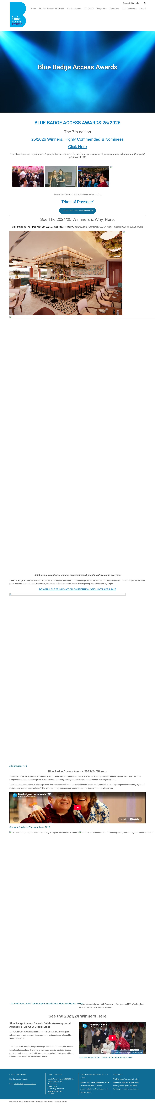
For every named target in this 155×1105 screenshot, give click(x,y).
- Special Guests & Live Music (108, 227)
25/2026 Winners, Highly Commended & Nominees (77, 139)
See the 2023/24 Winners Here (77, 1016)
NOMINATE (89, 8)
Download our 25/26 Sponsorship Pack (77, 211)
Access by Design (60, 1101)
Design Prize (102, 8)
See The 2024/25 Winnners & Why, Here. (77, 219)
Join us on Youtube (23, 1089)
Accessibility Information (56, 1089)
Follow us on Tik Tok (27, 1089)
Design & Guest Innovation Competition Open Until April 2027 (77, 589)
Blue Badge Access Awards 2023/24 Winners (77, 771)
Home (33, 8)
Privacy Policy (52, 1084)
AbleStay (136, 1004)
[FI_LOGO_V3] (17, 15)
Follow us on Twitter (11, 1089)
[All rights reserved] (28, 176)
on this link (86, 788)
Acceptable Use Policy (55, 1091)
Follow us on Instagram (20, 1089)
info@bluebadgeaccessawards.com (25, 1084)
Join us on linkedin (17, 1089)
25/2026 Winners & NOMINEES (51, 8)
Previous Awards (74, 8)
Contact (142, 8)
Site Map (51, 1093)
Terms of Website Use (55, 1081)
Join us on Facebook (14, 1089)
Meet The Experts (129, 8)
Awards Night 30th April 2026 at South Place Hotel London (77, 194)
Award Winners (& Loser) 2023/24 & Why (61, 1079)
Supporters (114, 8)
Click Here (77, 146)
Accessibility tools (131, 3)
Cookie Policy (52, 1086)
